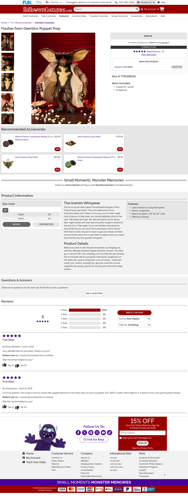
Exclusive (64, 16)
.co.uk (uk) (115, 461)
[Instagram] (97, 432)
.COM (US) (54, 2)
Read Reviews (153, 51)
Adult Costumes (30, 16)
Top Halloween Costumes (146, 474)
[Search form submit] (137, 9)
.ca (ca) (113, 458)
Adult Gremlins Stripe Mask (26, 157)
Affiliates (85, 461)
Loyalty (142, 470)
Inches (16, 224)
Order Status (58, 461)
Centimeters (46, 224)
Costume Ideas (79, 16)
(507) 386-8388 (126, 2)
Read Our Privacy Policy (142, 448)
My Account (33, 457)
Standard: (118, 67)
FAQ (54, 470)
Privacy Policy (87, 467)
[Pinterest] (90, 432)
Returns (55, 464)
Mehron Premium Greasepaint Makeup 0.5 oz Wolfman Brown (34, 138)
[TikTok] (109, 432)
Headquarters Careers (91, 464)
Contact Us (146, 2)
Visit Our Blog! (95, 439)
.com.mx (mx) (116, 467)
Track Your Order (36, 462)
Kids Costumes (49, 16)
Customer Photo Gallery (150, 464)
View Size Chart (148, 54)
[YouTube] (103, 432)
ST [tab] (5, 210)
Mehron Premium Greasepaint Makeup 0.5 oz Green (96, 158)
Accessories (136, 16)
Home (30, 453)
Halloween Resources (91, 476)
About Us (85, 458)
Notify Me (177, 67)
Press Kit (85, 473)
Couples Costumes (99, 16)
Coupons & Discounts (149, 458)
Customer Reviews (148, 461)
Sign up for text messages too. (137, 438)
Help (163, 2)
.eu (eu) (113, 470)
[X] (84, 432)
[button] (150, 9)
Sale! (163, 16)
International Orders (61, 467)
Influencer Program (148, 467)
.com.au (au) (116, 464)
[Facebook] (78, 432)
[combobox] (104, 9)
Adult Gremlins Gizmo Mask (89, 137)
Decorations (151, 16)
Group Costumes (119, 16)
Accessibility (87, 470)
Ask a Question (94, 293)
